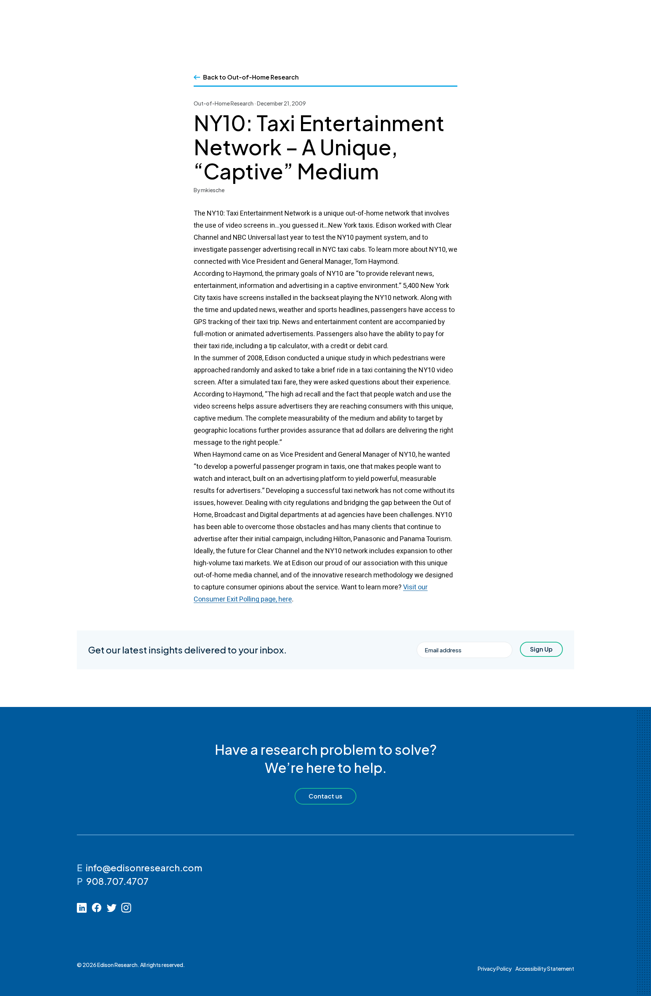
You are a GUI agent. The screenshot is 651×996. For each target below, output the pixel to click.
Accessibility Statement (544, 968)
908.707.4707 (117, 881)
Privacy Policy (495, 968)
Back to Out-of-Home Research (251, 77)
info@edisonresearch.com (144, 867)
